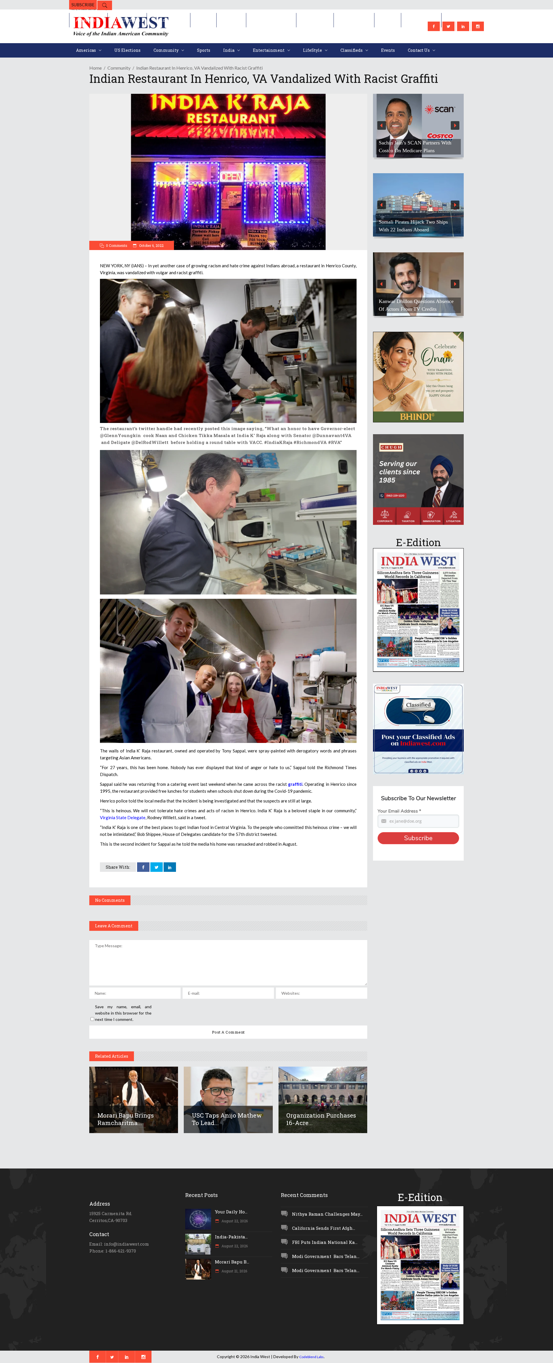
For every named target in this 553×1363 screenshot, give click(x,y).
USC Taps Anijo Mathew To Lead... (227, 1119)
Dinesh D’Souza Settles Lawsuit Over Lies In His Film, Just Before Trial (415, 142)
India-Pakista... (231, 1237)
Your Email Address (399, 811)
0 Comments (116, 245)
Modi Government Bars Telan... (325, 1256)
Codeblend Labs (311, 1357)
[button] (418, 125)
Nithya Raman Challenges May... (327, 1214)
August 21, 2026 (234, 1271)
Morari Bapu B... (232, 1262)
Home (95, 67)
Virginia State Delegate (122, 817)
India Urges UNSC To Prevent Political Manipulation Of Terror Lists (413, 221)
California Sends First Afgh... (323, 1228)
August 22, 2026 (234, 1221)
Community (118, 67)
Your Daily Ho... (231, 1212)
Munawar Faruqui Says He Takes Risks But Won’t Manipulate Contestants (413, 301)
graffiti (294, 784)
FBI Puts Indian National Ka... (324, 1242)
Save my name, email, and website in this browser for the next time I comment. (123, 1013)
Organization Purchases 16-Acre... (321, 1119)
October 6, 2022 (151, 245)
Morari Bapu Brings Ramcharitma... (125, 1119)
